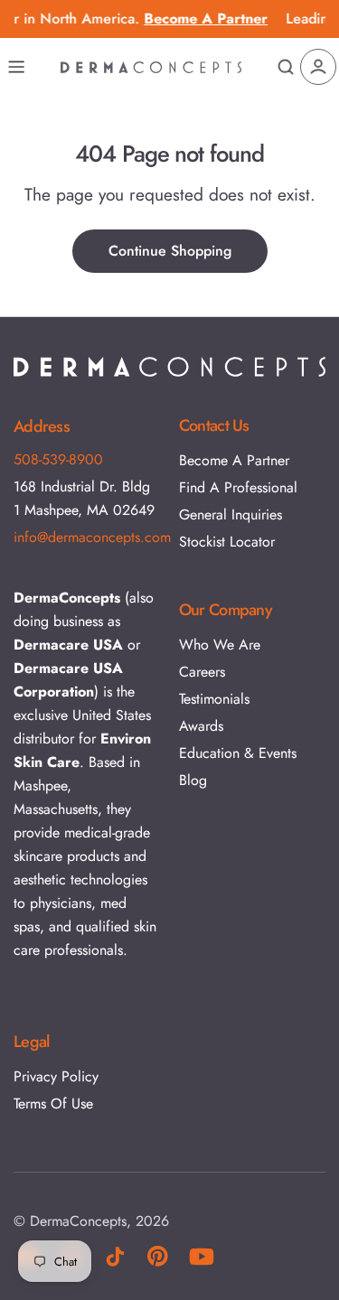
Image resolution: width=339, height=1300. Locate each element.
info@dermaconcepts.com (92, 537)
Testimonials (214, 698)
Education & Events (238, 753)
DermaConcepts (78, 1221)
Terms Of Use (53, 1103)
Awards (201, 725)
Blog (193, 780)
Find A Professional (238, 487)
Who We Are (219, 644)
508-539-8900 (58, 459)
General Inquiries (230, 514)
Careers (202, 671)
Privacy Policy (56, 1076)
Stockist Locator (227, 541)
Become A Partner (234, 460)
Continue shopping (169, 250)
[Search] (285, 66)
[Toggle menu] (16, 66)
